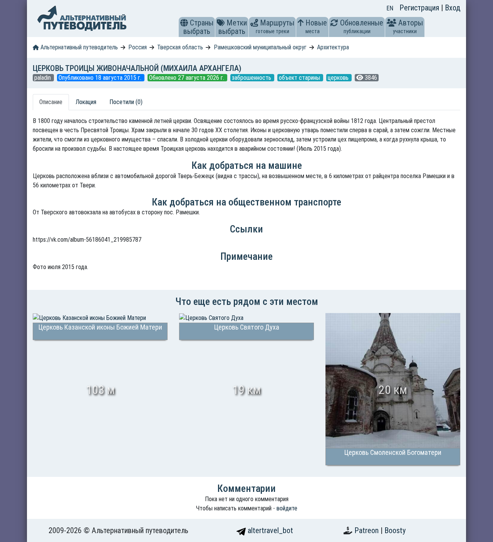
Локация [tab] (85, 102)
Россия (137, 47)
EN (389, 8)
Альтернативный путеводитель (78, 47)
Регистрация (420, 7)
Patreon (367, 530)
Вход (452, 7)
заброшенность (252, 77)
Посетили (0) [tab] (126, 102)
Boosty (395, 530)
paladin (43, 77)
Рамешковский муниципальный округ (260, 47)
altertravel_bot (269, 530)
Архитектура (333, 47)
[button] (184, 23)
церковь (339, 77)
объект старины (300, 77)
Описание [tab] (50, 102)
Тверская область (180, 47)
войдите (287, 508)
